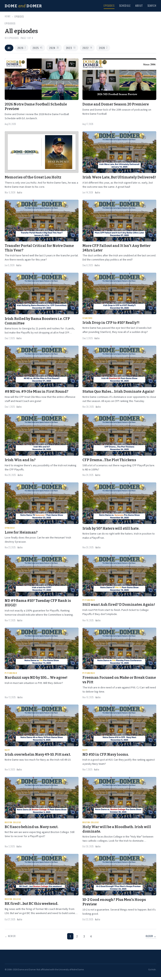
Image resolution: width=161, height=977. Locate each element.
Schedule (125, 5)
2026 (21, 48)
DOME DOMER (23, 6)
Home (8, 16)
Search (151, 5)
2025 (37, 48)
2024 (54, 48)
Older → (151, 936)
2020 (103, 48)
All (9, 48)
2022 (87, 48)
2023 (71, 48)
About (139, 5)
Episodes (109, 5)
